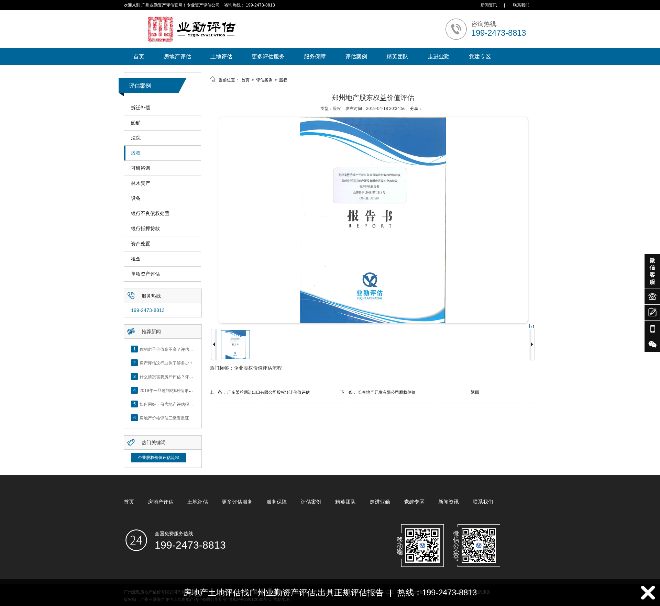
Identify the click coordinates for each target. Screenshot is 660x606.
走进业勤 (439, 56)
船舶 (136, 122)
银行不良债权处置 (150, 213)
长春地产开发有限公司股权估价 (387, 392)
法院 (136, 138)
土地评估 (221, 56)
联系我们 (521, 5)
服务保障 (315, 56)
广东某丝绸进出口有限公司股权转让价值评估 (268, 392)
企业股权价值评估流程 (158, 457)
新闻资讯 (489, 5)
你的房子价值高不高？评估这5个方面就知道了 (182, 349)
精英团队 (397, 56)
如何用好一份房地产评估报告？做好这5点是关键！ (186, 404)
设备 (136, 198)
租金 (136, 258)
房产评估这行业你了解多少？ (166, 362)
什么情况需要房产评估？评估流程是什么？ (179, 376)
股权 (136, 153)
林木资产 (140, 183)
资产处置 (140, 243)
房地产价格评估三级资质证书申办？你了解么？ (183, 417)
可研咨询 (140, 168)
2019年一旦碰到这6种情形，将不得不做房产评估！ (187, 390)
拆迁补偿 (140, 107)
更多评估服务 (268, 56)
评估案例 (356, 56)
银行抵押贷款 (145, 228)
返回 (475, 392)
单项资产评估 (145, 274)
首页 (138, 56)
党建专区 (480, 56)
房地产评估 (177, 56)
